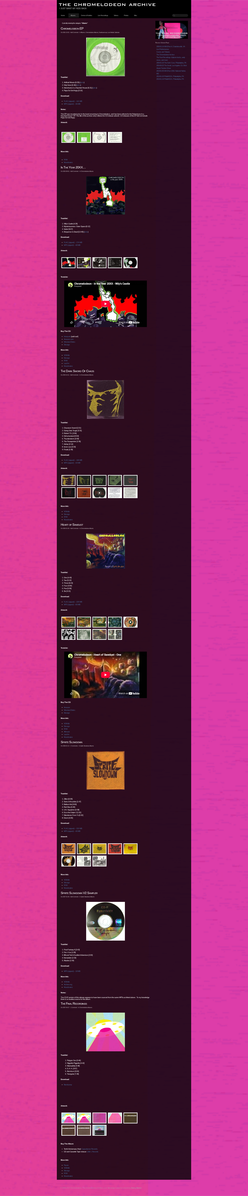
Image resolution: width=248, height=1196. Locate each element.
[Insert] (115, 493)
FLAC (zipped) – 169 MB (73, 460)
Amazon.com (69, 339)
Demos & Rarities (86, 15)
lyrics (82, 82)
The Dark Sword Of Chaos (77, 371)
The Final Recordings (74, 1003)
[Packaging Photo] (99, 1130)
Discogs (67, 345)
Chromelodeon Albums (92, 32)
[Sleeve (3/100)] (68, 1130)
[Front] (68, 263)
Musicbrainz (68, 162)
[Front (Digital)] (84, 1118)
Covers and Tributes (163, 52)
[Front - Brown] (68, 849)
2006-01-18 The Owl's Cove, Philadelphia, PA (171, 63)
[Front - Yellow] (130, 849)
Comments (74, 746)
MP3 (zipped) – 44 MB (72, 463)
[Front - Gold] (68, 480)
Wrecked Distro (69, 342)
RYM (66, 160)
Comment (73, 1007)
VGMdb (67, 355)
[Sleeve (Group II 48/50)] (84, 1130)
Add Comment (74, 32)
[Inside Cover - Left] (99, 622)
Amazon (67, 707)
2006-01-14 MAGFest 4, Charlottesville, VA (170, 46)
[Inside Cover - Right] (115, 622)
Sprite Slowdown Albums (87, 746)
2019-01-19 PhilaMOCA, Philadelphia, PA (170, 79)
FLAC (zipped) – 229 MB (73, 602)
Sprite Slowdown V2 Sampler (79, 893)
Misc (135, 15)
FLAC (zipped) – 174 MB (73, 242)
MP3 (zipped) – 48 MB (72, 245)
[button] (105, 57)
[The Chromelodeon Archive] (124, 4)
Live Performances (162, 49)
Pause (66, 1165)
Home (63, 15)
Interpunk (67, 336)
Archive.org (68, 984)
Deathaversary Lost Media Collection (109, 32)
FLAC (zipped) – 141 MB (73, 101)
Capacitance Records (89, 1149)
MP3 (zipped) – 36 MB (72, 104)
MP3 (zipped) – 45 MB (72, 831)
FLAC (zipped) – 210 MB (73, 828)
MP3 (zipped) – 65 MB (72, 604)
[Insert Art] (99, 861)
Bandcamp (68, 1085)
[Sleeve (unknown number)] (130, 1118)
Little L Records (92, 1152)
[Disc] (130, 263)
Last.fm (66, 363)
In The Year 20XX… (73, 167)
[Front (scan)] (68, 1118)
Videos (116, 15)
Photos (126, 15)
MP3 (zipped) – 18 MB (72, 971)
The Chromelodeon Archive (165, 55)
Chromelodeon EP (72, 28)
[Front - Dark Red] (68, 493)
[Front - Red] (115, 849)
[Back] (84, 263)
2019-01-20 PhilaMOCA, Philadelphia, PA (170, 76)
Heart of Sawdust (72, 524)
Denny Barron (136, 1188)
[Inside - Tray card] (115, 263)
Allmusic (67, 732)
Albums (73, 15)
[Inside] (99, 263)
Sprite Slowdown (71, 742)
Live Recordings (103, 15)
